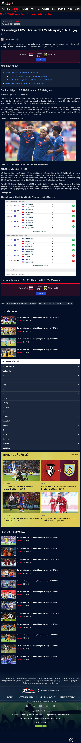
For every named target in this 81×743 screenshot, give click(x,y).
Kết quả (41, 60)
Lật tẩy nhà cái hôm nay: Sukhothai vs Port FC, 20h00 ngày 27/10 (21, 519)
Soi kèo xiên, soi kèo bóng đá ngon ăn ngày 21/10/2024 (38, 592)
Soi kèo (15, 9)
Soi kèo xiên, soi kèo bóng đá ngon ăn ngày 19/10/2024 (38, 613)
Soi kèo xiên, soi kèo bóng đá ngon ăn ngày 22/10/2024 (38, 570)
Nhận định (24, 9)
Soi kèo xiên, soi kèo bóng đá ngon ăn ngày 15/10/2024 (38, 656)
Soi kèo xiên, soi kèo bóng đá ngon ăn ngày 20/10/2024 (38, 602)
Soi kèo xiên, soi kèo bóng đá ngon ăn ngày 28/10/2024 (38, 339)
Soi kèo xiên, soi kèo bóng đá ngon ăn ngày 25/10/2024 (38, 548)
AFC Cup (5, 403)
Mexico (5, 425)
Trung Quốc (7, 421)
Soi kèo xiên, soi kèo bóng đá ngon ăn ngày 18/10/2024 (38, 624)
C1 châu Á (6, 407)
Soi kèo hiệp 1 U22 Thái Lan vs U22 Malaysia (21, 73)
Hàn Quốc (6, 439)
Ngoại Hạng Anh (8, 366)
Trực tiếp (61, 9)
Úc (3, 412)
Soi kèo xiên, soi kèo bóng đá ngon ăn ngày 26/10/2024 (38, 538)
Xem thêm (74, 455)
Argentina (6, 416)
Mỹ (4, 430)
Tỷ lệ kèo (45, 9)
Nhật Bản (6, 443)
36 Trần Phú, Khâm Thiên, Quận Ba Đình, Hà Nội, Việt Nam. (43, 718)
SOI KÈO (18, 21)
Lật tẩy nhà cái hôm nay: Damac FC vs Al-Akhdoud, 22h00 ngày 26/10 (58, 519)
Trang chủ (6, 9)
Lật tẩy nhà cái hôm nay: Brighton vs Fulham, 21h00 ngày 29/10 (18, 488)
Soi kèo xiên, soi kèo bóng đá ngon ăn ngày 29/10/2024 (38, 328)
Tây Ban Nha (7, 371)
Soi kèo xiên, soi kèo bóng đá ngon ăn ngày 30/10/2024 (38, 317)
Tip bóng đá (35, 9)
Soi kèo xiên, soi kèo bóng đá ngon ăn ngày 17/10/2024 (38, 635)
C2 (3, 394)
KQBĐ (54, 9)
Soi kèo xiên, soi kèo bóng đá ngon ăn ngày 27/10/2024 (38, 350)
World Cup (6, 448)
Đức (4, 375)
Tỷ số (70, 9)
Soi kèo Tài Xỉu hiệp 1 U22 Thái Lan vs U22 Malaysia (28, 76)
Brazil (5, 398)
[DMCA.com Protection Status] (40, 726)
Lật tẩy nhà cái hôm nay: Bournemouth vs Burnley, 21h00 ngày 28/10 (59, 488)
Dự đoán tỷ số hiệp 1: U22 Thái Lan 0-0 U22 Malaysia (24, 83)
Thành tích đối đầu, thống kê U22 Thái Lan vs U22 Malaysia (30, 80)
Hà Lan (5, 434)
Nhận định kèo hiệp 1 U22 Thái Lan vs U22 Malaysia (55, 303)
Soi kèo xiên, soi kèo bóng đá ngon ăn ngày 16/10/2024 (38, 646)
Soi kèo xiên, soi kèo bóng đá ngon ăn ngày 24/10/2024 (38, 559)
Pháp (4, 385)
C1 (3, 389)
